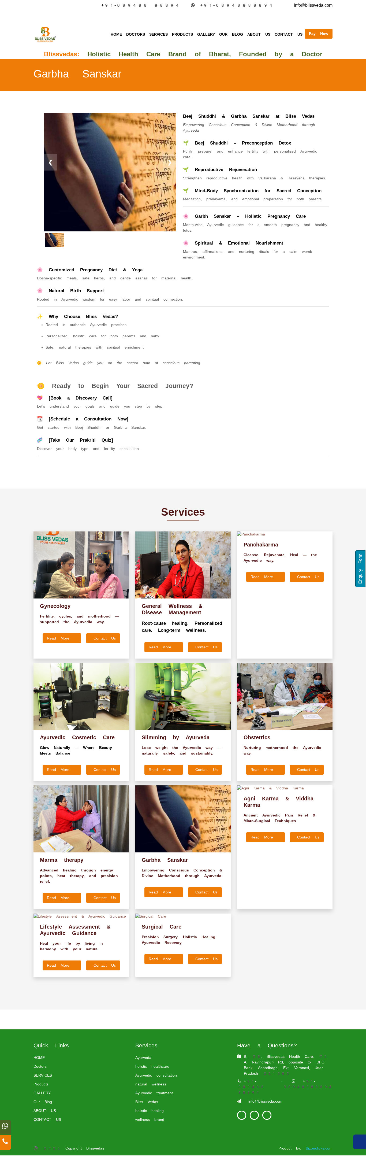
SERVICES (158, 34)
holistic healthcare (152, 1066)
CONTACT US (288, 34)
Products (182, 34)
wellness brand (149, 1119)
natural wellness (150, 1084)
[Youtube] (254, 1115)
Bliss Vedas (146, 1102)
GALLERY (206, 34)
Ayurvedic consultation (156, 1075)
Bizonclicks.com (319, 1148)
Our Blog (231, 34)
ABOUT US (258, 34)
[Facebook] (241, 1115)
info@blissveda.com (311, 5)
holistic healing (149, 1110)
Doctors (135, 34)
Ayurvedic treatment (154, 1093)
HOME (116, 34)
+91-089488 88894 (138, 5)
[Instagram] (266, 1115)
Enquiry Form (360, 569)
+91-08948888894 (237, 5)
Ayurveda (143, 1057)
